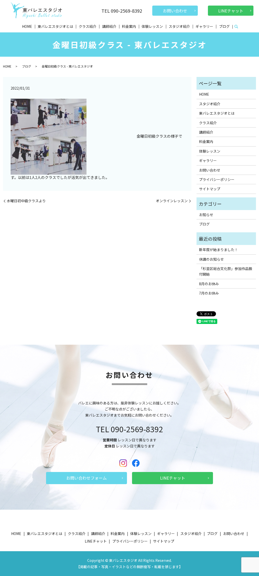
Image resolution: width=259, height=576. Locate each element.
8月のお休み (209, 283)
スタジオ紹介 (179, 26)
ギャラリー (204, 26)
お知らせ (206, 214)
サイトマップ (209, 188)
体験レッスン (152, 26)
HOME (27, 26)
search (236, 27)
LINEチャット (230, 11)
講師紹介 (109, 26)
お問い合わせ (175, 11)
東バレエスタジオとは (55, 26)
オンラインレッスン (172, 200)
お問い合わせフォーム (86, 478)
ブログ (224, 26)
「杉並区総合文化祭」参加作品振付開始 (225, 271)
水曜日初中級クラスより (26, 200)
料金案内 (129, 26)
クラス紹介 (87, 26)
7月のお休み (209, 293)
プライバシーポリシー (216, 179)
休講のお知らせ (211, 259)
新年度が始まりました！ (218, 249)
